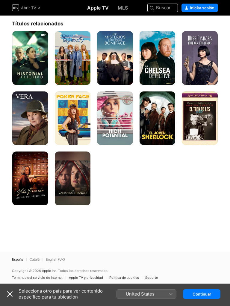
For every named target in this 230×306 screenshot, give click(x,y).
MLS (123, 8)
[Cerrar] (10, 294)
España (17, 259)
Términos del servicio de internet (37, 277)
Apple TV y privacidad (86, 277)
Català (35, 259)
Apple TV (98, 8)
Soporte (151, 277)
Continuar (202, 294)
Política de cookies (124, 277)
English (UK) (55, 259)
